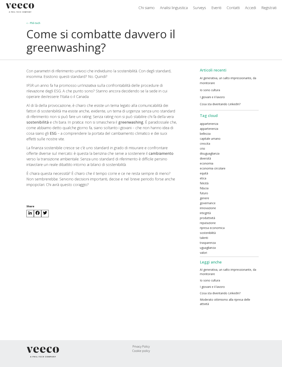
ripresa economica (212, 228)
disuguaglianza (209, 153)
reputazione (208, 223)
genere (204, 198)
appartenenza (209, 124)
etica (203, 178)
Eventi (216, 7)
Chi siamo (147, 7)
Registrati (268, 7)
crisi (202, 148)
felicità (204, 183)
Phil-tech (34, 23)
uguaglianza (208, 248)
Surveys (199, 7)
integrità (205, 213)
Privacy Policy (141, 346)
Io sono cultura (210, 90)
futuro (204, 193)
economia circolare (212, 168)
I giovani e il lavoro (212, 97)
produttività (207, 218)
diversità (205, 158)
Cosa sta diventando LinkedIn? (220, 104)
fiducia (204, 188)
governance (208, 203)
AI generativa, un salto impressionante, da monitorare (228, 272)
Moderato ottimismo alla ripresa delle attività (225, 302)
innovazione (208, 208)
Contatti (233, 7)
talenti (204, 238)
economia (206, 163)
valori (203, 253)
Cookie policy (141, 351)
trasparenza (208, 243)
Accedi (250, 7)
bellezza (205, 134)
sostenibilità (208, 233)
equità (204, 173)
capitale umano (210, 139)
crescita (205, 143)
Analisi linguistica (174, 7)
